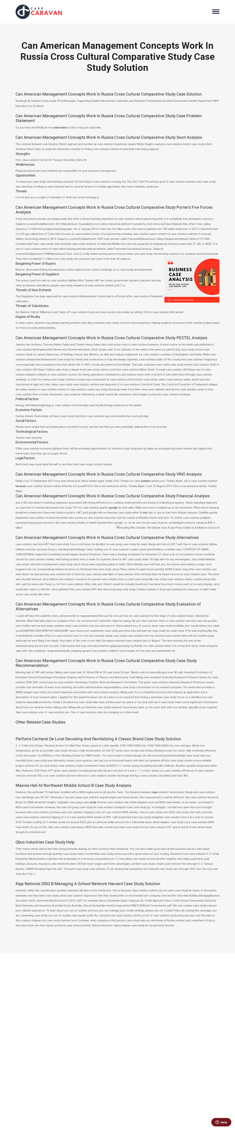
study (93, 802)
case (155, 792)
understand (59, 127)
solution (146, 481)
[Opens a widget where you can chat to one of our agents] (221, 1122)
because (21, 486)
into (145, 512)
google (113, 507)
